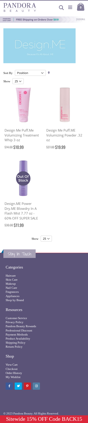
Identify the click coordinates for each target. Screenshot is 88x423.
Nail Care (11, 287)
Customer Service (16, 318)
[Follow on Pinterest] (27, 386)
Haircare (11, 275)
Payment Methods (17, 334)
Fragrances (12, 291)
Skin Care (12, 279)
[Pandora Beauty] (20, 7)
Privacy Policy (14, 322)
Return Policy (14, 346)
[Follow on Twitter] (18, 386)
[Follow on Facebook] (9, 386)
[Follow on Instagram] (36, 386)
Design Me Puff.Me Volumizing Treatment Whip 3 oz (22, 135)
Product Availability (18, 338)
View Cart (12, 364)
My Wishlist (13, 377)
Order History (14, 373)
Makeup (11, 283)
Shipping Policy (15, 342)
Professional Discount (19, 330)
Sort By (8, 73)
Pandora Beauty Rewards (21, 326)
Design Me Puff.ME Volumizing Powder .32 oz (64, 135)
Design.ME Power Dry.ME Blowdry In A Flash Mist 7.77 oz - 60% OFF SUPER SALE (21, 210)
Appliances (12, 296)
